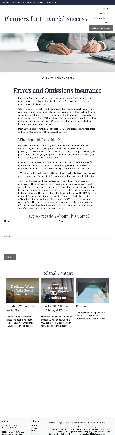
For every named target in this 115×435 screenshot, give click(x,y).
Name (7, 221)
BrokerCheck (100, 423)
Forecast (81, 306)
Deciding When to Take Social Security (21, 308)
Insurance (34, 433)
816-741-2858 (54, 2)
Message (8, 236)
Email (61, 221)
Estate (32, 431)
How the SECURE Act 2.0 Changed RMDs (55, 308)
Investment (34, 428)
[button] (105, 8)
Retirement (34, 425)
